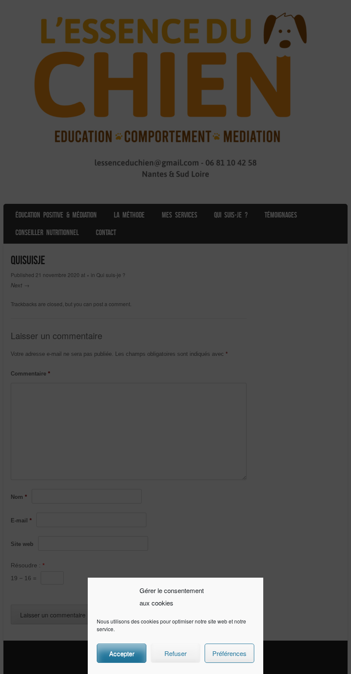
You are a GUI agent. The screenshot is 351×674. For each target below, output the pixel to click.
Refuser (175, 653)
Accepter (121, 653)
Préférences (229, 653)
